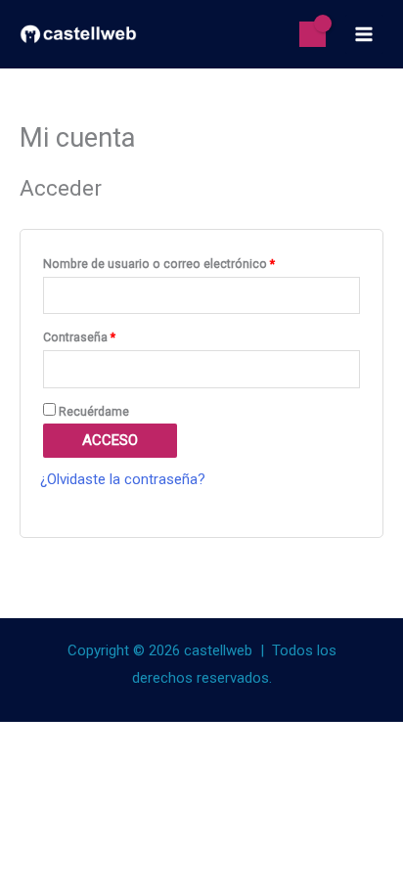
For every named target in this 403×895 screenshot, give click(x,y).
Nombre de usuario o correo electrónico (189, 261)
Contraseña (109, 335)
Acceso (110, 440)
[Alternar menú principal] (364, 34)
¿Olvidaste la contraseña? (122, 479)
